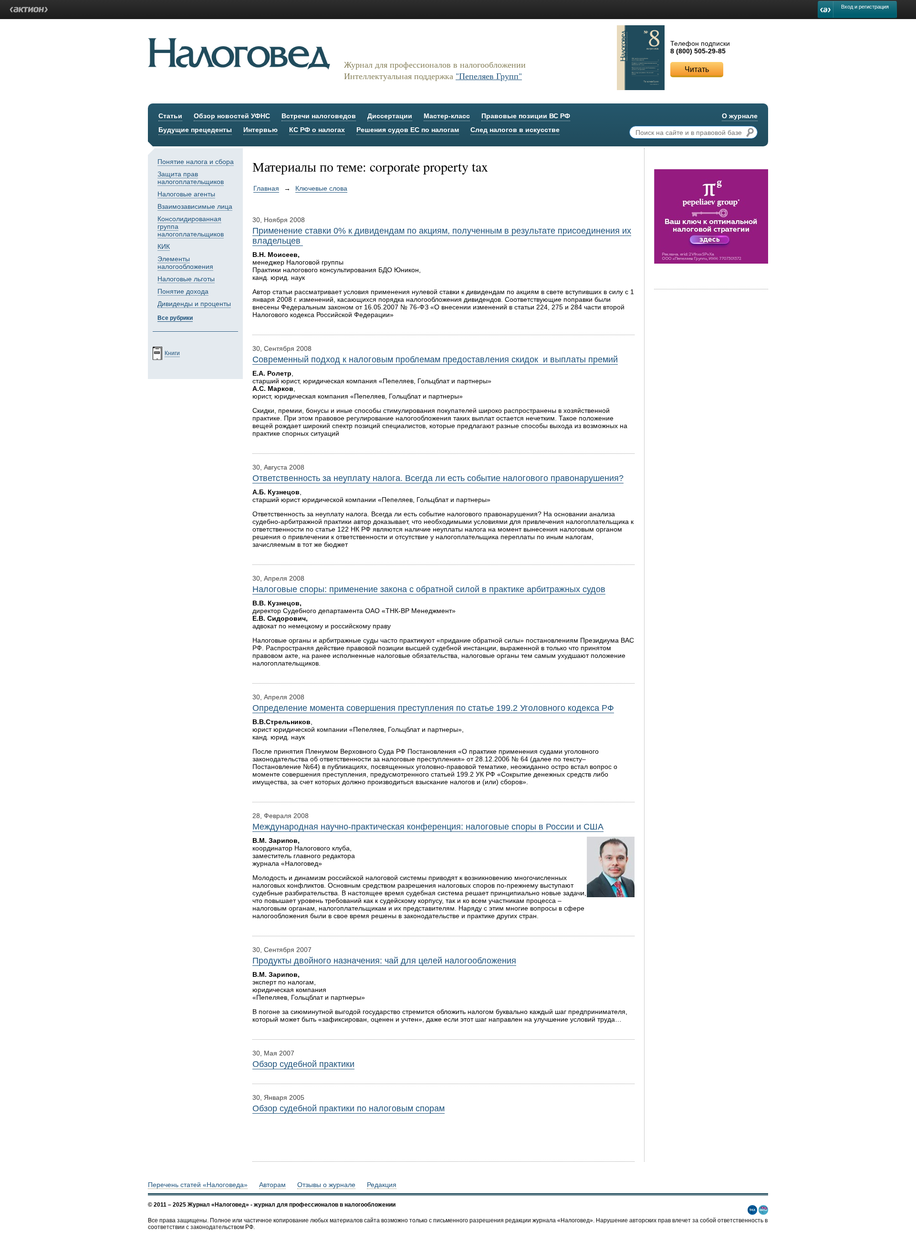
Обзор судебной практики (303, 1064)
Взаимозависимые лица (194, 206)
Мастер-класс (447, 116)
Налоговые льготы (186, 279)
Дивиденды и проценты (194, 303)
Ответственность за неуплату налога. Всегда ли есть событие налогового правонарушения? (438, 478)
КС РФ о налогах (317, 129)
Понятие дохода (182, 291)
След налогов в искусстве (515, 129)
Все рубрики (175, 318)
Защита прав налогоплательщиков (190, 177)
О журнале (740, 116)
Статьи (170, 116)
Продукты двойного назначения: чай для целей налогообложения (384, 960)
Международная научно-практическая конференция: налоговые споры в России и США (428, 826)
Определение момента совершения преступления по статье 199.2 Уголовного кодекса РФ (433, 708)
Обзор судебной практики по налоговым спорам (348, 1108)
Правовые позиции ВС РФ (525, 116)
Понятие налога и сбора (195, 161)
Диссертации (389, 116)
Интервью (260, 129)
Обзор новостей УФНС (232, 116)
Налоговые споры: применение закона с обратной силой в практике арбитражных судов (428, 589)
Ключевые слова (321, 188)
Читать (697, 69)
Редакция (381, 1184)
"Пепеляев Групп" (489, 76)
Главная (266, 188)
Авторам (272, 1184)
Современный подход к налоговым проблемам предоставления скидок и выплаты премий (435, 359)
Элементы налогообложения (185, 262)
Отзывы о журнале (326, 1184)
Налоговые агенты (186, 194)
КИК (163, 246)
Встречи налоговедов (318, 116)
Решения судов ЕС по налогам (407, 129)
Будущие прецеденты (195, 129)
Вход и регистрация (865, 7)
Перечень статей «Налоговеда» (198, 1184)
